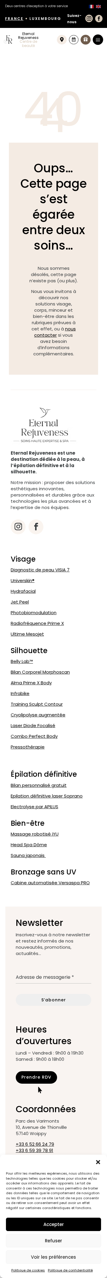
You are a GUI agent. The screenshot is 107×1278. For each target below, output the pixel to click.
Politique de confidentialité (70, 1270)
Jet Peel (20, 602)
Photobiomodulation (33, 612)
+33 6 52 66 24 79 (35, 1144)
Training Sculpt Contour (37, 704)
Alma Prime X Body (31, 683)
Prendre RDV (36, 1077)
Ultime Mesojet (27, 634)
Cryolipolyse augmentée (38, 715)
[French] (91, 6)
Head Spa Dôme (29, 845)
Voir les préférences (53, 1257)
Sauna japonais (28, 855)
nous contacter (55, 332)
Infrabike (20, 693)
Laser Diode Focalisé (33, 725)
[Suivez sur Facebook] (36, 526)
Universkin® (22, 580)
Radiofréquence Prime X (37, 623)
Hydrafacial (23, 591)
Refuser (53, 1241)
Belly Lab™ (22, 661)
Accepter (53, 1224)
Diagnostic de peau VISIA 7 (40, 570)
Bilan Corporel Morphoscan (40, 672)
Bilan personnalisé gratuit (39, 785)
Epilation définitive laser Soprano (47, 796)
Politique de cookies (28, 1270)
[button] (98, 1162)
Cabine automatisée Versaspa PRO (50, 883)
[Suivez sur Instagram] (18, 526)
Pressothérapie (28, 747)
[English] (98, 6)
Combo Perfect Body (34, 736)
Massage (35, 834)
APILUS (34, 806)
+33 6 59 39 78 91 (34, 1150)
